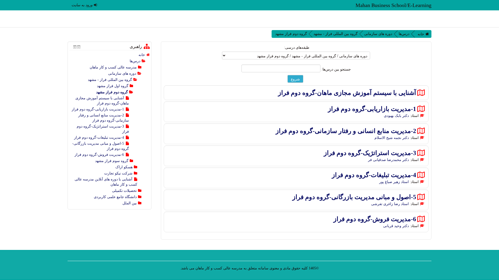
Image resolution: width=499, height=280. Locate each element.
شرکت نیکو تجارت (118, 173)
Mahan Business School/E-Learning (393, 5)
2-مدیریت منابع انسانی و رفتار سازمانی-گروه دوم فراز (346, 131)
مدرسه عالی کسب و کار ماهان (113, 67)
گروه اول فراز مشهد (112, 86)
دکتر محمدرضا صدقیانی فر (388, 160)
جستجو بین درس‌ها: (335, 69)
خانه (421, 34)
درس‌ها (404, 34)
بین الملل (129, 203)
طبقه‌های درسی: (296, 48)
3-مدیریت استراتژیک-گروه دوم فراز (370, 153)
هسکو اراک (124, 167)
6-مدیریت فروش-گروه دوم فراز (374, 219)
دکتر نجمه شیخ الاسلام (392, 138)
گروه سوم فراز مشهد (111, 161)
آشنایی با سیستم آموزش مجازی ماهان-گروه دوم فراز (347, 92)
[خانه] (423, 18)
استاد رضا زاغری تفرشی (390, 204)
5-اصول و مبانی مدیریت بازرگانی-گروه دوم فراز (354, 197)
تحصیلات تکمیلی (124, 191)
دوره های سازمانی (378, 34)
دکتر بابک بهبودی (396, 116)
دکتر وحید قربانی (396, 226)
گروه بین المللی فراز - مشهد (335, 34)
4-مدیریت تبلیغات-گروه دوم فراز (374, 175)
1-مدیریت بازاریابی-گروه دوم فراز (372, 109)
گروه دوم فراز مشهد (291, 34)
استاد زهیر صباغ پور (394, 182)
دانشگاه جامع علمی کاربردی (115, 197)
